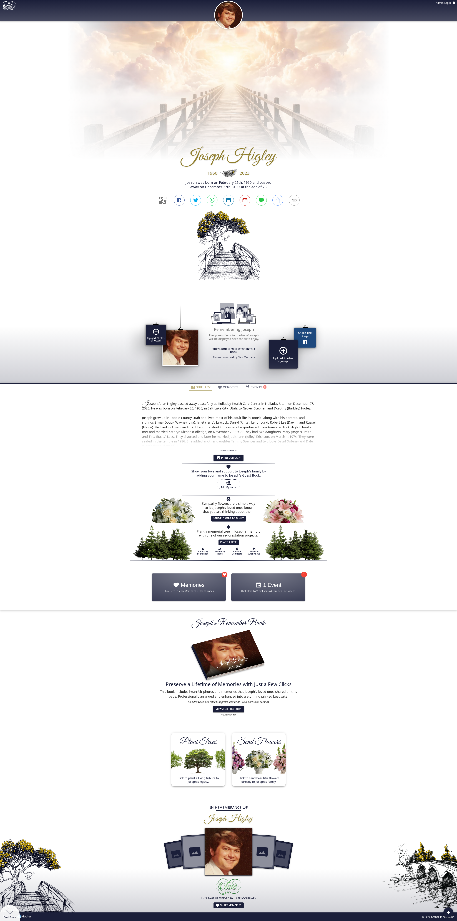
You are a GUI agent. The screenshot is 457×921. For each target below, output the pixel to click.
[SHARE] (277, 200)
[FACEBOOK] (179, 200)
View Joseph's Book (228, 709)
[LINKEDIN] (228, 200)
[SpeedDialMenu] (448, 912)
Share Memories (231, 905)
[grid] (228, 338)
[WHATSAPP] (212, 200)
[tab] (200, 387)
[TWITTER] (195, 200)
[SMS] (261, 200)
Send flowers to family (228, 518)
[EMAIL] (245, 200)
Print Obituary (231, 457)
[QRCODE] (162, 200)
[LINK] (294, 200)
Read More (228, 450)
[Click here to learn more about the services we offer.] (228, 887)
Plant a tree (228, 542)
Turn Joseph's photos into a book (234, 351)
